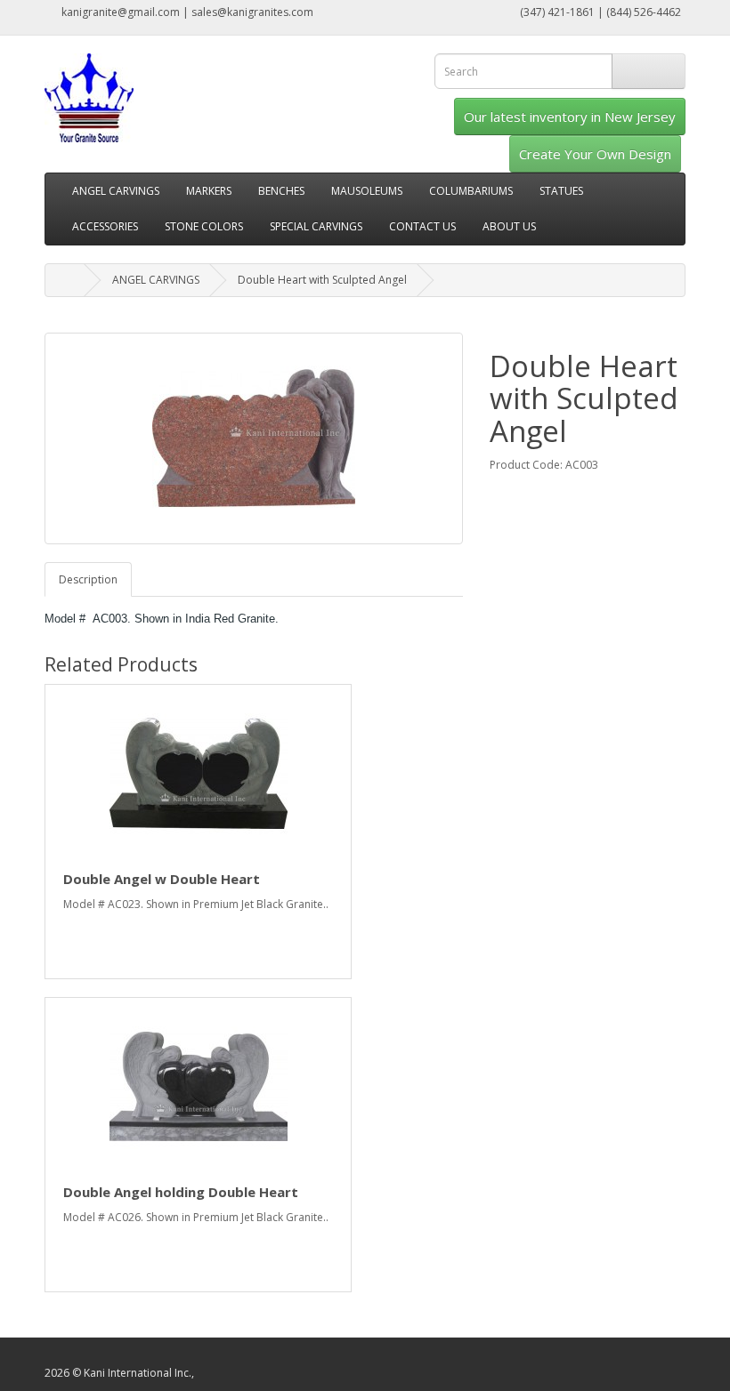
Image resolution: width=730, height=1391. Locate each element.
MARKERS (208, 190)
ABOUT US (509, 226)
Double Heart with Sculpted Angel (322, 279)
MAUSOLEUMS (366, 190)
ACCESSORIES (105, 226)
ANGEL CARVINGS (115, 190)
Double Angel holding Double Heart (180, 1192)
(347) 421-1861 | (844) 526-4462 (599, 12)
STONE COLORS (204, 226)
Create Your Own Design (595, 154)
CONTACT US (422, 226)
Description (88, 579)
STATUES (561, 190)
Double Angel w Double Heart (161, 879)
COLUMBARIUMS (471, 190)
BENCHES (281, 190)
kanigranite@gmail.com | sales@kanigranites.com (186, 12)
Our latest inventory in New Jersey (570, 116)
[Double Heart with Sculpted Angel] (254, 438)
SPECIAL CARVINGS (316, 226)
